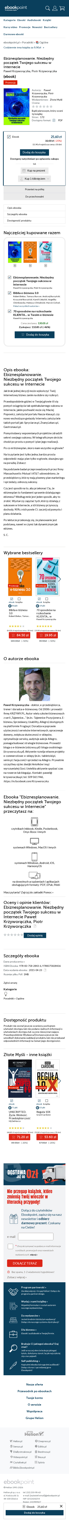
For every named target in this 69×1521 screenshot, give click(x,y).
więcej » (34, 1254)
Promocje (24, 27)
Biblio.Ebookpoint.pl (23, 1467)
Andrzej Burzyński (51, 296)
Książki (47, 20)
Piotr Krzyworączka (43, 95)
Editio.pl (42, 1446)
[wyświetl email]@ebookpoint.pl (45, 1495)
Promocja (10, 82)
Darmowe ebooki (14, 34)
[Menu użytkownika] (55, 8)
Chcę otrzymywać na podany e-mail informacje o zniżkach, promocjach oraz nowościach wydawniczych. (38, 1250)
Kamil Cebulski (40, 299)
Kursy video (10, 27)
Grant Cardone (43, 1114)
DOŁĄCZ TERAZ (25, 1263)
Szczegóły (17, 214)
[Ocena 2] (36, 106)
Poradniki (9, 998)
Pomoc (48, 892)
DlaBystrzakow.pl (22, 1451)
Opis (14, 207)
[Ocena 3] (40, 106)
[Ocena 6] (51, 106)
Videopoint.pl (20, 1457)
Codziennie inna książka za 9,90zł (22, 47)
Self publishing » (30, 1360)
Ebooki (21, 20)
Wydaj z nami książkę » (34, 1301)
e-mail (11, 1237)
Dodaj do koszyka (34, 152)
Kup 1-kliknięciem (35, 178)
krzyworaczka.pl (13, 751)
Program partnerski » (33, 1287)
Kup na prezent (36, 170)
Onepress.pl (44, 1441)
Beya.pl (42, 1457)
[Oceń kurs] (13, 935)
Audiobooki (34, 20)
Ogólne (20, 998)
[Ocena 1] (33, 106)
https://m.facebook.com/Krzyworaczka (26, 781)
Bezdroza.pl (44, 1451)
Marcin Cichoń (53, 302)
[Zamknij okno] (61, 1506)
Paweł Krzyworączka (41, 92)
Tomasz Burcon (34, 296)
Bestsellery (50, 27)
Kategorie (10, 20)
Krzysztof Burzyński (22, 299)
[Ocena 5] (47, 106)
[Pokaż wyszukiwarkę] (47, 8)
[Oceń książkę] (48, 106)
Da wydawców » (30, 1315)
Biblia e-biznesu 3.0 (25, 292)
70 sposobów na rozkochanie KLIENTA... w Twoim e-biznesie (33, 312)
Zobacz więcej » (17, 1277)
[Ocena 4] (43, 106)
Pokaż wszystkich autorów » (26, 306)
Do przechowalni (34, 196)
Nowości (37, 27)
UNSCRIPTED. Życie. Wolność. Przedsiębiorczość (19, 1115)
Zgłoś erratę (10, 982)
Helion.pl (17, 1441)
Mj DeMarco (15, 1121)
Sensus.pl (18, 1446)
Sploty (41, 1462)
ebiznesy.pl (32, 747)
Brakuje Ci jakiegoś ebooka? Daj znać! (40, 1345)
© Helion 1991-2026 (13, 1487)
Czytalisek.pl (19, 1462)
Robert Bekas (19, 296)
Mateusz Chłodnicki (35, 302)
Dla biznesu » (28, 1329)
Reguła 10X (43, 1111)
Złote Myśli (56, 99)
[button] (59, 579)
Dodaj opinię (35, 935)
